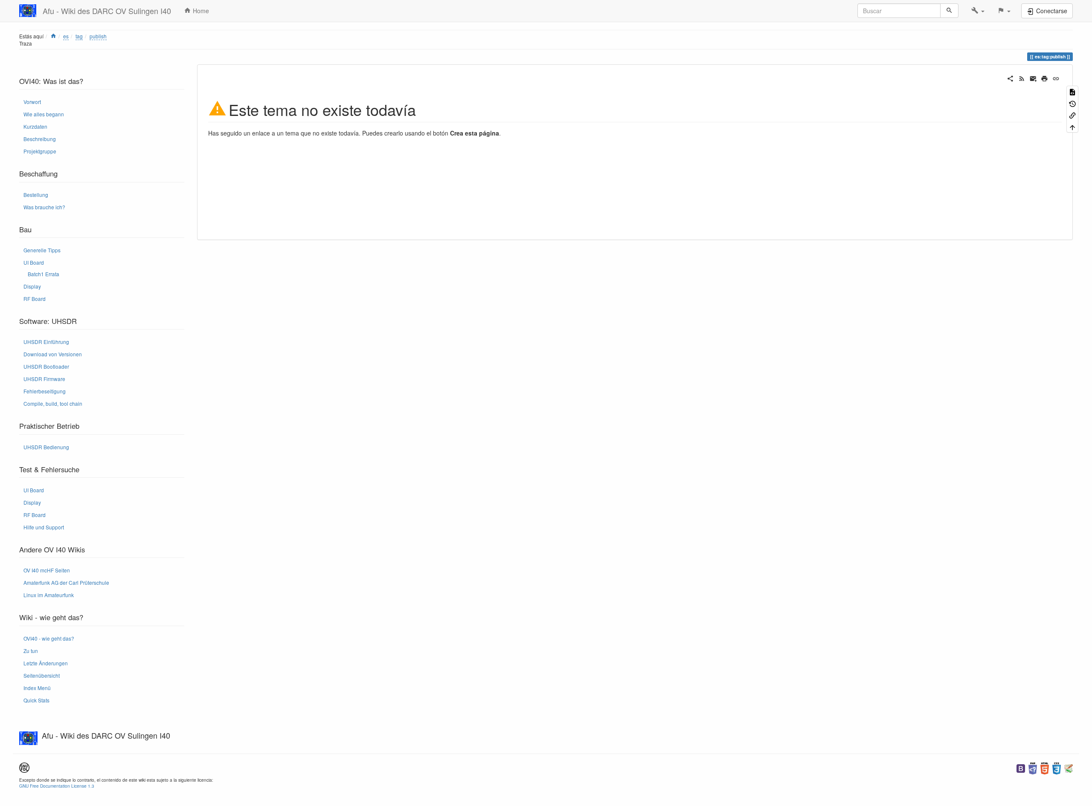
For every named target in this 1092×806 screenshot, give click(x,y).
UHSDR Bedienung (46, 447)
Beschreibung (39, 138)
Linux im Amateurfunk (48, 594)
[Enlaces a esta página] (1072, 115)
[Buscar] (949, 10)
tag (79, 36)
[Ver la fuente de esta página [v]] (1072, 91)
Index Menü (37, 687)
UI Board (33, 262)
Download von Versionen (52, 354)
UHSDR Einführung (46, 341)
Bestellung (35, 194)
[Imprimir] (1044, 77)
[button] (978, 10)
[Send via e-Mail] (1033, 77)
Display (32, 286)
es (66, 36)
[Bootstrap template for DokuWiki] (1020, 767)
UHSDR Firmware (44, 378)
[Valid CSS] (1056, 767)
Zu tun (30, 650)
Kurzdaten (35, 126)
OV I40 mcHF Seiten (46, 570)
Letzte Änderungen (45, 663)
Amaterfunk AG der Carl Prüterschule (66, 582)
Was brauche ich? (44, 207)
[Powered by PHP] (1032, 767)
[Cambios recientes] (1021, 77)
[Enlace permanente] (1056, 77)
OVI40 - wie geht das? (48, 638)
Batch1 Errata (43, 273)
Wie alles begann (43, 114)
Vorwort (32, 101)
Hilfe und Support (43, 527)
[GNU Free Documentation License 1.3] (24, 766)
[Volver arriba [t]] (1072, 126)
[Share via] (1010, 77)
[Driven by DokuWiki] (1068, 767)
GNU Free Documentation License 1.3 (56, 786)
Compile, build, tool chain (52, 403)
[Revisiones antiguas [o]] (1072, 103)
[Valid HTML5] (1044, 767)
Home (200, 10)
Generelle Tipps (42, 250)
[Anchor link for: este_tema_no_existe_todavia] (424, 108)
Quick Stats (36, 700)
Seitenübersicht (41, 675)
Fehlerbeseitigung (44, 391)
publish (98, 36)
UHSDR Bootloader (46, 366)
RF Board (34, 298)
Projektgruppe (39, 151)
